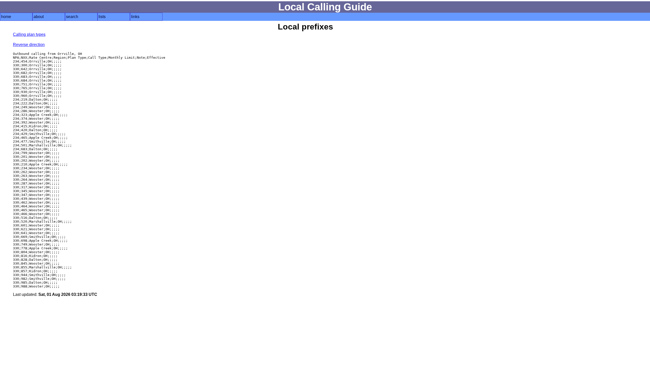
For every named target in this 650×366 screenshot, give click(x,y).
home (6, 16)
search (72, 16)
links (135, 16)
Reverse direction (29, 44)
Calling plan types (29, 34)
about (39, 16)
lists (102, 16)
